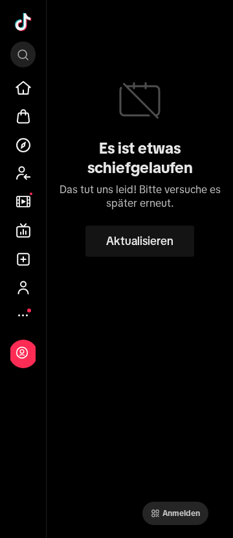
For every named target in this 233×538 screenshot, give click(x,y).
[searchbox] (23, 54)
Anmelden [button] (181, 513)
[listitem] (23, 88)
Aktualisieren (139, 241)
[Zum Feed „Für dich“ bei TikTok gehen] (23, 22)
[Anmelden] (22, 353)
